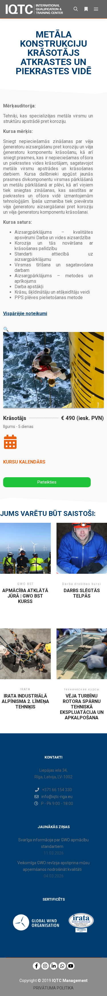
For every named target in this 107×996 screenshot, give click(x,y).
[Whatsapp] (62, 966)
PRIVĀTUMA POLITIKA (53, 988)
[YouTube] (70, 966)
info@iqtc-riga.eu (56, 796)
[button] (6, 329)
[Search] (75, 9)
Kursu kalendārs (24, 462)
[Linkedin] (53, 966)
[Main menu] (96, 9)
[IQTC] (34, 9)
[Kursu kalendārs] (10, 442)
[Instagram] (45, 966)
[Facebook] (36, 966)
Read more (25, 555)
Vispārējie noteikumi (25, 313)
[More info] (86, 9)
